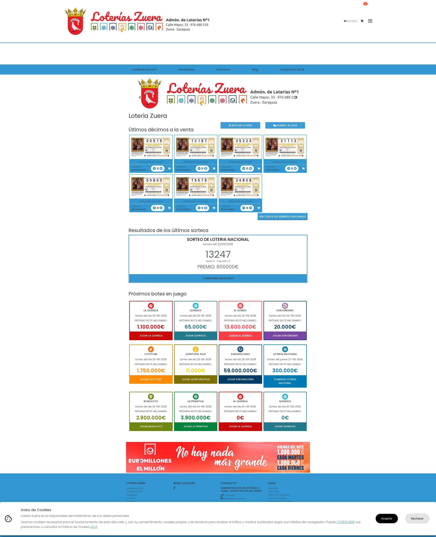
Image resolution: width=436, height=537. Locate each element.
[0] (364, 21)
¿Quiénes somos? (135, 488)
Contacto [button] (223, 69)
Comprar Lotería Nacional (285, 381)
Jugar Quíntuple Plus (196, 379)
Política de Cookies (277, 498)
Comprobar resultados (218, 278)
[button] (140, 97)
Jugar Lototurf (151, 379)
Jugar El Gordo (240, 335)
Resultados (131, 494)
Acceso (351, 21)
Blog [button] (255, 69)
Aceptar (386, 519)
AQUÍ (93, 527)
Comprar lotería (134, 491)
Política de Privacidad (279, 494)
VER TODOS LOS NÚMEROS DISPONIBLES (282, 216)
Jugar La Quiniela (150, 335)
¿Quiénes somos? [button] (144, 69)
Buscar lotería (241, 125)
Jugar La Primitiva (195, 426)
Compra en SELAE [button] (292, 69)
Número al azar (286, 125)
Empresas (131, 501)
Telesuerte (273, 488)
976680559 (229, 495)
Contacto (131, 498)
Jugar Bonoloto (150, 426)
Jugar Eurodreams (285, 335)
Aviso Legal (273, 491)
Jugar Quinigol (195, 335)
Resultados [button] (186, 69)
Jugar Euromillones (240, 379)
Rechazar (417, 519)
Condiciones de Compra (280, 501)
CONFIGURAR (346, 522)
